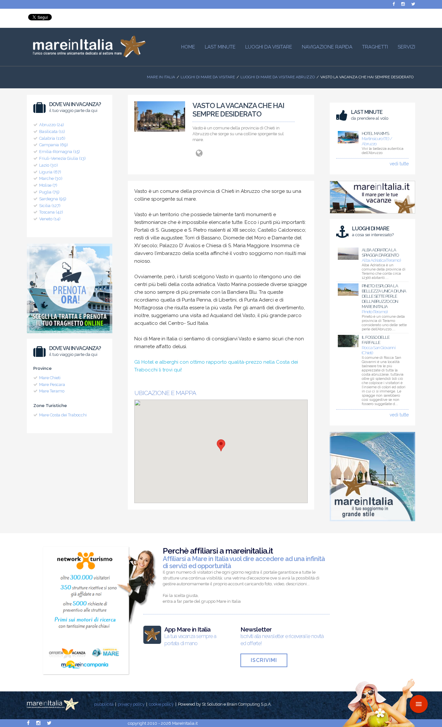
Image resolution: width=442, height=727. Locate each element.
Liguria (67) (50, 172)
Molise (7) (48, 185)
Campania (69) (53, 144)
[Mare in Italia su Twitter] (413, 4)
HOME (188, 47)
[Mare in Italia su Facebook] (393, 4)
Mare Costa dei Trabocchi (63, 415)
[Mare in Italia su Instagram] (403, 4)
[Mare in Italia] (86, 56)
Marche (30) (50, 178)
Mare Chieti (50, 377)
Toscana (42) (51, 212)
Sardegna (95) (52, 198)
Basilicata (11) (52, 131)
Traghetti (375, 47)
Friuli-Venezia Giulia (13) (62, 158)
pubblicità (104, 704)
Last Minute (220, 47)
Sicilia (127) (50, 205)
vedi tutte (399, 163)
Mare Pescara (52, 384)
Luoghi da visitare (268, 47)
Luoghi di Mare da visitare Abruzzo (277, 77)
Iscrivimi (264, 660)
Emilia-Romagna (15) (59, 151)
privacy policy (131, 704)
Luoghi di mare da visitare (208, 77)
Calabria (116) (52, 138)
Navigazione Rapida (327, 47)
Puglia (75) (49, 192)
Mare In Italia (161, 77)
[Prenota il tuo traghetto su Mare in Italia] (69, 335)
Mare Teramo (51, 391)
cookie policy (161, 704)
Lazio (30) (48, 165)
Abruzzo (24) (51, 124)
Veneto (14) (50, 218)
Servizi (406, 47)
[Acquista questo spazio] (372, 523)
